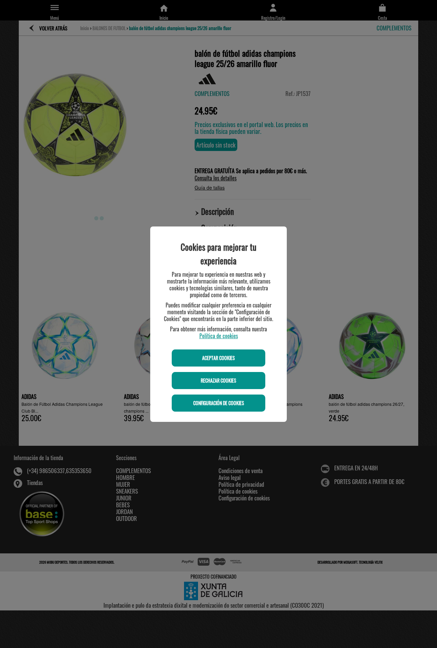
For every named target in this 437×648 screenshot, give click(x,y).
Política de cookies (218, 336)
